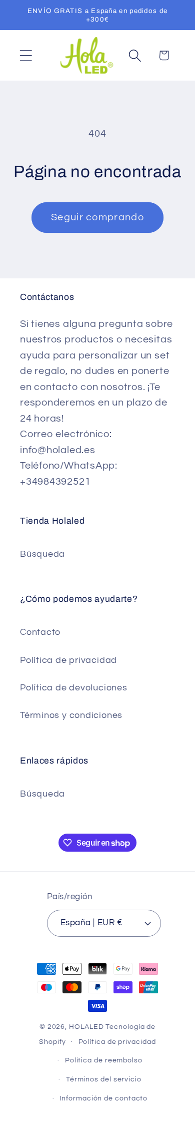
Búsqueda (42, 554)
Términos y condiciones (71, 715)
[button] (26, 55)
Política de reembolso (103, 1060)
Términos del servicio (104, 1079)
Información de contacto (104, 1098)
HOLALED (86, 1026)
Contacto (40, 632)
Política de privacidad (68, 660)
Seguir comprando (97, 217)
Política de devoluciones (74, 687)
